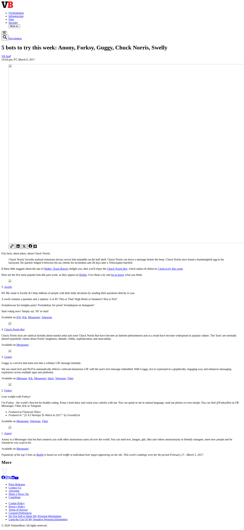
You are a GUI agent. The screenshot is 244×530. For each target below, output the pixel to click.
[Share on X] (24, 246)
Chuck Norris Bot (14, 329)
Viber (70, 378)
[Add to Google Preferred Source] (35, 246)
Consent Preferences (20, 512)
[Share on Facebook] (30, 246)
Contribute (15, 497)
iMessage (21, 378)
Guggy (8, 356)
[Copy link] (12, 246)
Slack (51, 378)
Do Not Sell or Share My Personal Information (35, 516)
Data (11, 19)
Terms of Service (18, 509)
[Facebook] (3, 478)
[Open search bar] (5, 38)
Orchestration (16, 12)
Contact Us (15, 487)
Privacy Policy (17, 506)
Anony (8, 433)
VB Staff (6, 56)
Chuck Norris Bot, (117, 268)
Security (13, 22)
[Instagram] (6, 478)
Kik (24, 317)
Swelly (8, 286)
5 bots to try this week (170, 268)
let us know (117, 274)
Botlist (83, 274)
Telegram (46, 317)
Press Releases (17, 484)
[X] (9, 478)
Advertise (14, 490)
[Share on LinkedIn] (18, 246)
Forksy (8, 390)
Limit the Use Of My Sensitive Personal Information (38, 519)
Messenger (34, 317)
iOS (18, 317)
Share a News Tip (19, 494)
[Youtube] (16, 478)
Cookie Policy (17, 503)
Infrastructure (16, 16)
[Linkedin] (13, 478)
